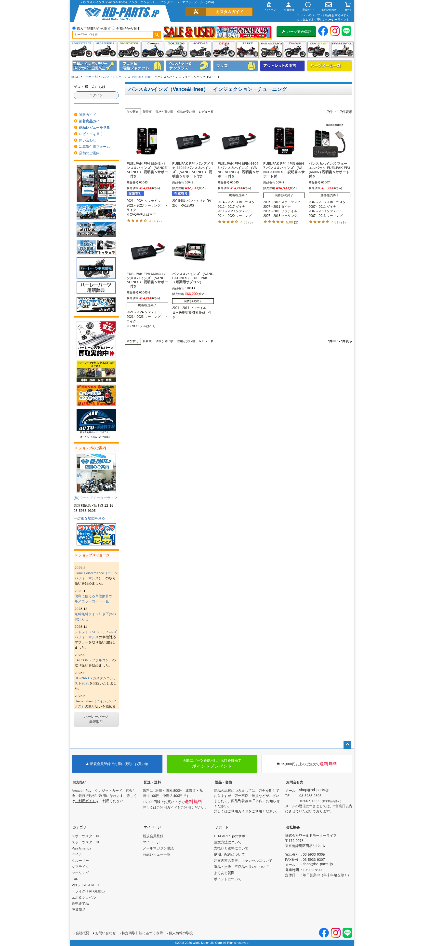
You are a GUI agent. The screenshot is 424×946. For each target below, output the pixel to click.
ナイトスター (129, 50)
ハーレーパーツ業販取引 (96, 719)
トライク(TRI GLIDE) (247, 50)
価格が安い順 (186, 111)
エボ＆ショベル (84, 897)
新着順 (147, 111)
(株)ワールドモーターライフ (95, 498)
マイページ (152, 827)
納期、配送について (229, 854)
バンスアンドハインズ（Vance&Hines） (127, 77)
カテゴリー (81, 827)
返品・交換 (223, 782)
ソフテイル (200, 50)
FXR (75, 879)
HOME (75, 77)
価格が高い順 (164, 111)
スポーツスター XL (81, 50)
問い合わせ (87, 140)
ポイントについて (227, 879)
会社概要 (293, 827)
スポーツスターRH (86, 842)
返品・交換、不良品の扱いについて (241, 867)
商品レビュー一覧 (156, 854)
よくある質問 (224, 873)
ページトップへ (347, 745)
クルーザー (80, 861)
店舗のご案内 (89, 153)
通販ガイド (87, 115)
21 (342, 222)
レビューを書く (91, 134)
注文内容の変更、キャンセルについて (243, 861)
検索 (156, 34)
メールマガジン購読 (158, 848)
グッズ (235, 66)
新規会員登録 (153, 836)
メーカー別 (90, 77)
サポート (222, 827)
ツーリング (176, 50)
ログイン (96, 95)
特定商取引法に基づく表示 (142, 933)
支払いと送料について (231, 848)
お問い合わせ (105, 933)
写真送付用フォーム (94, 147)
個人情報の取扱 (181, 933)
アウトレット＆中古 (282, 66)
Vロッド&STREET (86, 885)
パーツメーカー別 (329, 66)
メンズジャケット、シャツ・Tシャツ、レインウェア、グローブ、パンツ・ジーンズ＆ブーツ (141, 66)
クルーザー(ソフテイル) (153, 50)
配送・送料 (152, 782)
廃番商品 (78, 910)
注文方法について (227, 842)
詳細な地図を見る (91, 518)
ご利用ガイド (85, 801)
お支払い (79, 782)
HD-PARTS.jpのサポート (233, 836)
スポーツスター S (105, 50)
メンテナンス (95, 66)
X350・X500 (295, 50)
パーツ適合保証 (299, 32)
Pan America (271, 50)
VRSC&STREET (318, 50)
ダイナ (224, 50)
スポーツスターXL (86, 836)
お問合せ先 (294, 782)
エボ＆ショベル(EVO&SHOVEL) (342, 50)
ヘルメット (188, 66)
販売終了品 (80, 903)
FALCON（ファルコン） (93, 660)
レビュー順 (206, 111)
